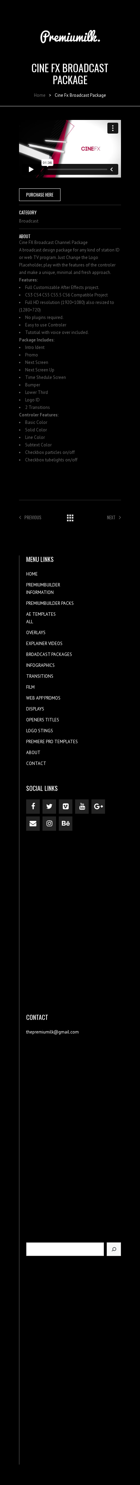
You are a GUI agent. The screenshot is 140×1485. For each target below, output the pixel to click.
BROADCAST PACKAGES (49, 654)
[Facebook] (33, 806)
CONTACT (36, 763)
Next (111, 517)
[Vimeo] (65, 806)
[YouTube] (82, 806)
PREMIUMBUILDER (43, 585)
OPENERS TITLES (42, 720)
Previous (32, 517)
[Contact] (33, 823)
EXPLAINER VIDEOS (44, 643)
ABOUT (33, 752)
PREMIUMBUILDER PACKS (50, 603)
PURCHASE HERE (39, 194)
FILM (30, 687)
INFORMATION (40, 592)
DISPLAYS (35, 709)
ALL (29, 622)
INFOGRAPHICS (40, 665)
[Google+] (98, 806)
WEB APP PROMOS (43, 698)
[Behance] (65, 823)
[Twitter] (49, 806)
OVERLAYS (36, 633)
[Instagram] (49, 823)
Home (40, 95)
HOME (32, 574)
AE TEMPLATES (41, 614)
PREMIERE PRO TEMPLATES (52, 742)
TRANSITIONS (39, 676)
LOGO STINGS (39, 731)
